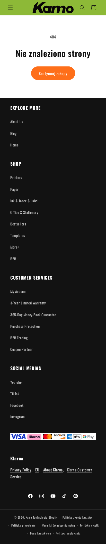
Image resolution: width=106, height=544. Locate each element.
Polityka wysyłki (90, 525)
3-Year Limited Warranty (28, 302)
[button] (10, 7)
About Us (16, 121)
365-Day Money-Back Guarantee (33, 314)
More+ (14, 247)
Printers (16, 177)
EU (37, 469)
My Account (18, 291)
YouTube (16, 382)
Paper (14, 189)
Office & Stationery (24, 212)
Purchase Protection (25, 326)
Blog (13, 133)
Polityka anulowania (68, 533)
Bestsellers (18, 223)
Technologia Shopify (45, 517)
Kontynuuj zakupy (53, 73)
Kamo (29, 517)
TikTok (15, 393)
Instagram (17, 416)
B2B (13, 258)
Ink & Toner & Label (24, 200)
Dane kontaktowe (40, 533)
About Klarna (53, 469)
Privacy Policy (20, 469)
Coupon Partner (21, 349)
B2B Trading (19, 337)
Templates (17, 235)
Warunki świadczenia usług (58, 525)
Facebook (17, 405)
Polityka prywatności (24, 525)
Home (14, 144)
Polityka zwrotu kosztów (77, 517)
